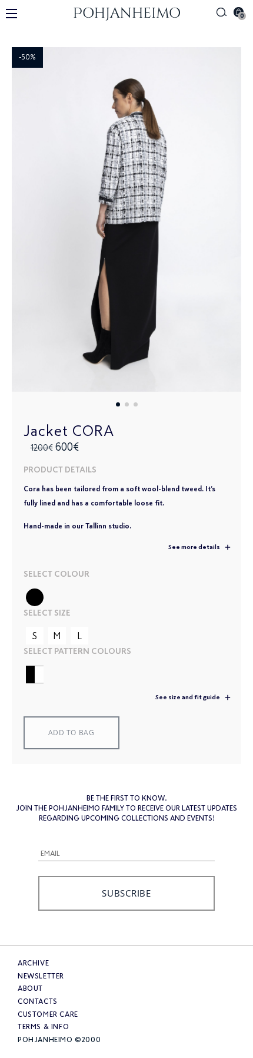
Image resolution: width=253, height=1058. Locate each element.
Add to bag (71, 733)
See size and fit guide (188, 697)
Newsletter (41, 976)
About (30, 988)
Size (62, 613)
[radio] (35, 597)
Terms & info (43, 1026)
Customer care (48, 1014)
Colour (71, 574)
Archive (33, 963)
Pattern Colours (92, 651)
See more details (194, 547)
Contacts (38, 1001)
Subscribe (126, 893)
